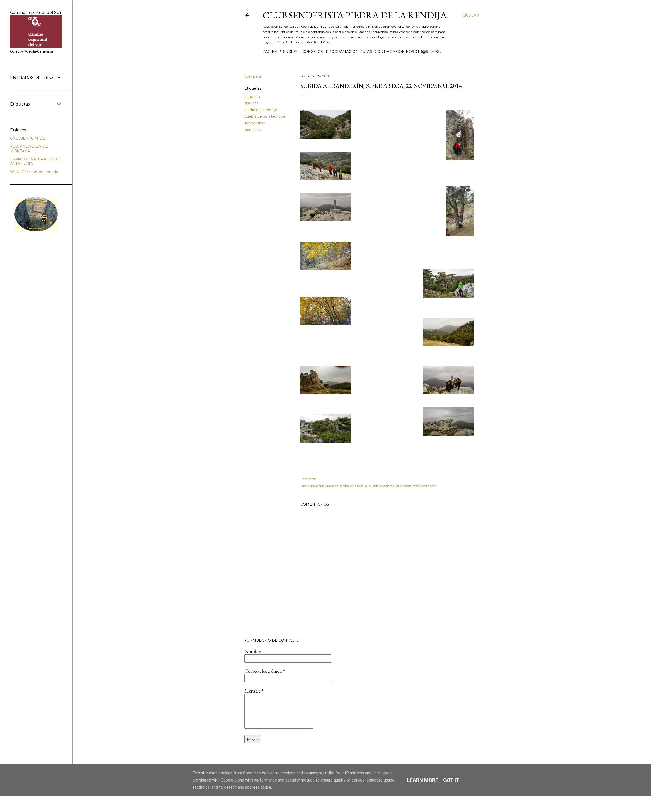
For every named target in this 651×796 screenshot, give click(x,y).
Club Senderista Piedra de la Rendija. (356, 15)
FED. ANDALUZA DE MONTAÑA (29, 148)
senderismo (254, 123)
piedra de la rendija (260, 110)
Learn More (422, 780)
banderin (252, 96)
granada (251, 103)
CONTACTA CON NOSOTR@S (401, 51)
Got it (451, 780)
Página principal (281, 51)
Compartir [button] (253, 76)
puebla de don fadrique (264, 116)
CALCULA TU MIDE (27, 138)
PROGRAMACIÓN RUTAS (349, 51)
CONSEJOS (312, 51)
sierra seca (253, 129)
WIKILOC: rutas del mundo (34, 172)
